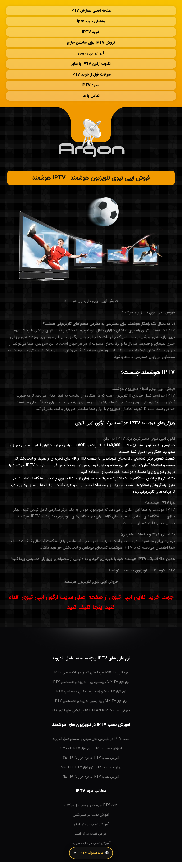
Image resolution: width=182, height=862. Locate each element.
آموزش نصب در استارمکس (91, 814)
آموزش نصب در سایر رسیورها (91, 843)
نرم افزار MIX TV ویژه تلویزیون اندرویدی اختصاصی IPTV (91, 682)
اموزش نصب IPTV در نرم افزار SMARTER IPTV (91, 767)
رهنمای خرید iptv (91, 21)
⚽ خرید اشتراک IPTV (94, 852)
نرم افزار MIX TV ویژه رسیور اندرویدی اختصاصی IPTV (91, 701)
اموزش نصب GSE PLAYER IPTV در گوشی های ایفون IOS (91, 710)
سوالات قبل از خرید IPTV (91, 74)
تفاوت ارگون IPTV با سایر (91, 64)
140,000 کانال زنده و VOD (99, 445)
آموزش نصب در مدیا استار (91, 824)
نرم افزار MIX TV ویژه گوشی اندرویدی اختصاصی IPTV (91, 672)
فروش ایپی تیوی (91, 53)
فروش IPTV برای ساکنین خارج (91, 42)
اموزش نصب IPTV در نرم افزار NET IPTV (91, 776)
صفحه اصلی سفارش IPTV (91, 11)
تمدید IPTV (91, 85)
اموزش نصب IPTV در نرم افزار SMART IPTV (91, 748)
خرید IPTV (91, 32)
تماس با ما (91, 96)
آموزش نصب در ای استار (91, 833)
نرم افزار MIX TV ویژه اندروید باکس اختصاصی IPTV (91, 691)
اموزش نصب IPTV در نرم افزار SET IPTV (91, 757)
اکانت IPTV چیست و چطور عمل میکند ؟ (91, 805)
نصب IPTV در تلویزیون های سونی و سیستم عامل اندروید (91, 738)
